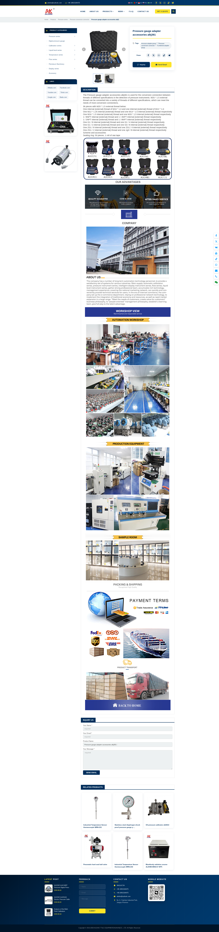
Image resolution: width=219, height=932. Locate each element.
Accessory (52, 73)
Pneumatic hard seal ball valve (95, 864)
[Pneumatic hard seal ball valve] (96, 847)
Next (124, 49)
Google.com (52, 97)
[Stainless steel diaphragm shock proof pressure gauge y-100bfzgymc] (127, 807)
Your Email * (87, 733)
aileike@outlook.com (123, 896)
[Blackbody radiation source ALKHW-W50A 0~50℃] (159, 847)
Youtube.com (52, 92)
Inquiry (142, 65)
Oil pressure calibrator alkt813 (157, 825)
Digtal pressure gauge (57, 41)
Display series (54, 69)
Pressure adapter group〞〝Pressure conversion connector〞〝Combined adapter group (155, 45)
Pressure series (54, 36)
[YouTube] (216, 253)
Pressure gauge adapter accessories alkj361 (107, 95)
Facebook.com (65, 88)
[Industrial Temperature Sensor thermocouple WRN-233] (127, 847)
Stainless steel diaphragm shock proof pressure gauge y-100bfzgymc (127, 827)
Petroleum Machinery (56, 64)
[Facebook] (216, 235)
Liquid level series (55, 50)
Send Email (162, 65)
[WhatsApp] (216, 264)
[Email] (216, 270)
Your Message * (88, 749)
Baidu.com (63, 97)
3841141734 (121, 885)
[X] (216, 241)
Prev (84, 49)
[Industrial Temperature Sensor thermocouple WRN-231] (96, 807)
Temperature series (56, 55)
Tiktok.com (64, 92)
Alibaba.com (52, 88)
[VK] (216, 247)
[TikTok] (216, 258)
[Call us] (216, 276)
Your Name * (87, 725)
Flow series (53, 59)
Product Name (88, 741)
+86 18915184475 (122, 889)
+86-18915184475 (122, 893)
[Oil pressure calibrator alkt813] (159, 807)
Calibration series (55, 46)
